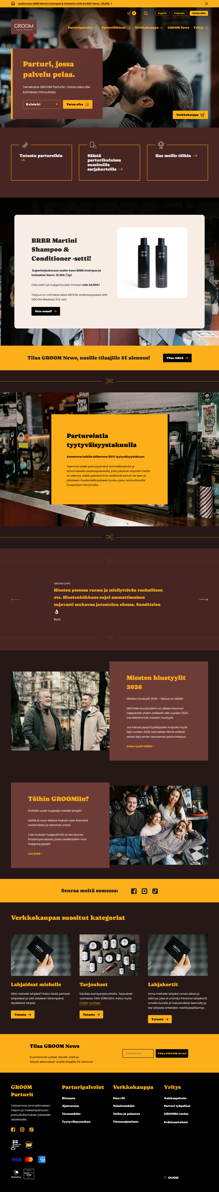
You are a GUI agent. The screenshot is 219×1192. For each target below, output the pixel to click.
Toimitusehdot (124, 1106)
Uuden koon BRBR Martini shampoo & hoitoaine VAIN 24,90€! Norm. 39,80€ (64, 3)
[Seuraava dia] (203, 599)
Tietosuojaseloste (125, 1121)
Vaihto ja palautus (126, 1113)
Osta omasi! (43, 311)
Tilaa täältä (174, 358)
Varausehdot (71, 1113)
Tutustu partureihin (41, 155)
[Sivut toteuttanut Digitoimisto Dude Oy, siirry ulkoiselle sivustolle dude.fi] (171, 1178)
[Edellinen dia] (15, 599)
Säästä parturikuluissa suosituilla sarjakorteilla (104, 162)
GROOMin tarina (176, 1113)
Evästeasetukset (176, 1122)
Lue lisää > (35, 854)
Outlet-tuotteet (90, 1003)
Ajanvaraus (70, 1106)
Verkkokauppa (187, 114)
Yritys (172, 1087)
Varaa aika (199, 13)
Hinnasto (68, 1098)
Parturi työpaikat (177, 1106)
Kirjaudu (179, 13)
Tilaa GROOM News (171, 1053)
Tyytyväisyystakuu (76, 1121)
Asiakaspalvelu (175, 1098)
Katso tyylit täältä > (140, 746)
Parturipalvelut (83, 1087)
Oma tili (119, 1098)
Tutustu (20, 1014)
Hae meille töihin (174, 155)
